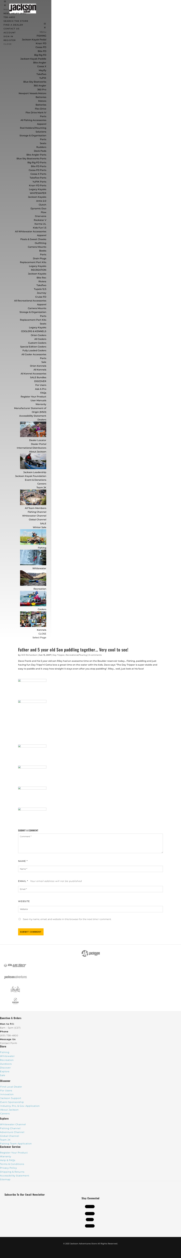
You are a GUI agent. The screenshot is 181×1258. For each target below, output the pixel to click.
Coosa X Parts (38, 174)
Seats (43, 143)
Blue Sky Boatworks (34, 81)
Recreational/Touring (76, 655)
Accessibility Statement (32, 415)
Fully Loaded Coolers (34, 350)
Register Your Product (33, 396)
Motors (42, 101)
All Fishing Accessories (33, 120)
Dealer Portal (38, 444)
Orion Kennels (38, 366)
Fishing (42, 547)
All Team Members (35, 508)
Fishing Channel (37, 512)
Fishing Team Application (16, 1143)
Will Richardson (29, 655)
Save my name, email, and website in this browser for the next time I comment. (67, 919)
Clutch (42, 204)
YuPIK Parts (39, 181)
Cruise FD (40, 297)
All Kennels (40, 369)
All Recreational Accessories (30, 300)
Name (23, 861)
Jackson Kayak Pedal (34, 39)
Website (24, 901)
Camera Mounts (37, 247)
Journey (41, 293)
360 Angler (40, 85)
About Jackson (37, 451)
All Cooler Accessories (33, 354)
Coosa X (41, 66)
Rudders (41, 147)
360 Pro (41, 89)
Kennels (41, 630)
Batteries (41, 104)
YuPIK (42, 78)
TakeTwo (41, 74)
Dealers (41, 419)
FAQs (43, 392)
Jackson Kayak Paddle (33, 58)
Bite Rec (41, 277)
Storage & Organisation (33, 135)
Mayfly (42, 70)
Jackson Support (10, 1098)
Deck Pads (40, 151)
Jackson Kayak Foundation (30, 476)
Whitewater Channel (34, 515)
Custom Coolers (37, 343)
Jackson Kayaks (37, 197)
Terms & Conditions (12, 1164)
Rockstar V (40, 220)
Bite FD (42, 51)
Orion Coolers (38, 335)
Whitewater (39, 568)
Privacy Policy (8, 1168)
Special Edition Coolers (33, 346)
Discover (5, 1067)
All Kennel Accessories (33, 373)
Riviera (42, 281)
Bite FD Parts (38, 166)
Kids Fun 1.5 (39, 227)
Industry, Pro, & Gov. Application (20, 1106)
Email (23, 881)
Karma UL (40, 224)
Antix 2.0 (41, 201)
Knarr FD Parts (37, 185)
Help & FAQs (7, 1160)
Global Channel (37, 519)
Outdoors (6, 1064)
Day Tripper (59, 655)
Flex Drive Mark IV (36, 112)
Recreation (40, 589)
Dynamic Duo (38, 208)
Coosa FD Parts (37, 170)
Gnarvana (40, 216)
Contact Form (8, 1043)
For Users (40, 385)
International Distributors (31, 448)
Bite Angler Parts (36, 154)
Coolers (42, 609)
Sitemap (5, 1179)
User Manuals (38, 400)
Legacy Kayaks (37, 189)
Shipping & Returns (12, 1172)
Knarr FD (41, 43)
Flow (43, 212)
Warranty (40, 404)
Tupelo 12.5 (40, 289)
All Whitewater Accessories (30, 231)
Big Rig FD (40, 55)
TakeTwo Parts (38, 177)
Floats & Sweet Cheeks (33, 239)
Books (42, 250)
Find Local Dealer (11, 1086)
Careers (41, 483)
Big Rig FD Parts (36, 162)
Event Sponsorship (12, 1102)
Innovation (7, 1094)
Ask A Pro (40, 389)
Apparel (41, 124)
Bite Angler (39, 62)
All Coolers (40, 339)
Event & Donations (35, 480)
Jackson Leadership (34, 472)
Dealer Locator (37, 440)
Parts (43, 116)
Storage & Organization (33, 312)
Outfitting (40, 243)
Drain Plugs (39, 258)
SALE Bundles (38, 377)
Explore (4, 1071)
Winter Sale (39, 527)
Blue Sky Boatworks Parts (31, 158)
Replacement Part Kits (33, 262)
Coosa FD (40, 47)
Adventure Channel (12, 1132)
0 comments (95, 655)
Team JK (41, 487)
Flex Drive (40, 108)
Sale (43, 362)
